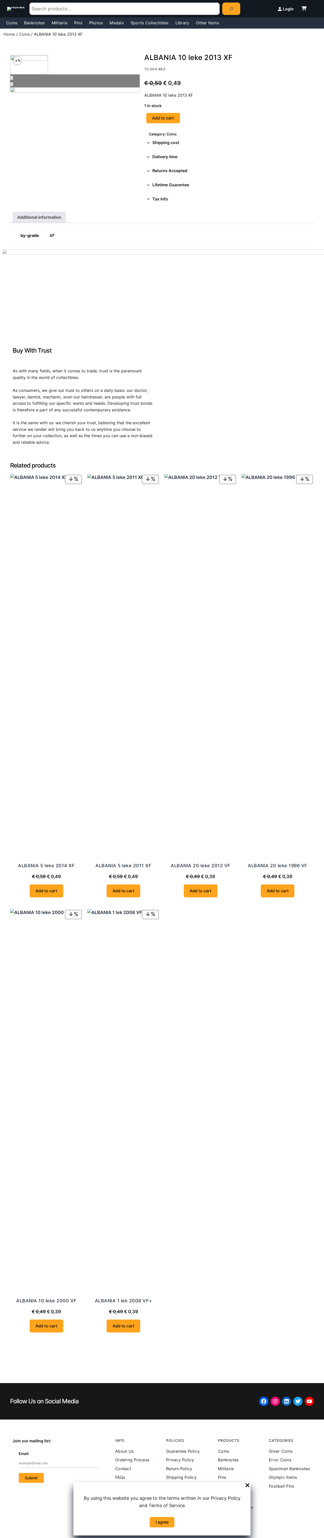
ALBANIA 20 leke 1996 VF (278, 865)
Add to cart (163, 117)
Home (9, 34)
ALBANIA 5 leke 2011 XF (123, 865)
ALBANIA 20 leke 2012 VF (201, 865)
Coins (24, 34)
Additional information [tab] (39, 217)
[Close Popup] (247, 1485)
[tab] (229, 143)
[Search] (231, 9)
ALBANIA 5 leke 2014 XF (46, 865)
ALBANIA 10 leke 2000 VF (46, 1300)
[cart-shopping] (304, 8)
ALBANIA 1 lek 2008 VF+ (123, 1300)
